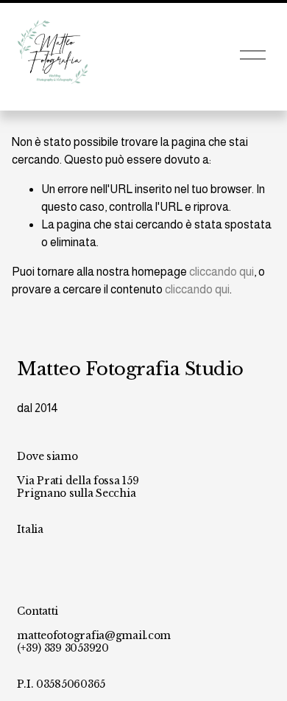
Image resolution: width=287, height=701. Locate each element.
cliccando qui (221, 271)
